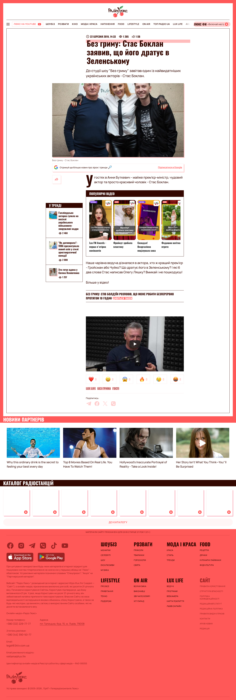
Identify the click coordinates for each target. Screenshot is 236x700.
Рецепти (204, 550)
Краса (170, 550)
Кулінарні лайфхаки (210, 560)
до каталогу (118, 522)
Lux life (178, 24)
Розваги (63, 24)
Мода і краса (89, 24)
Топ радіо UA (161, 24)
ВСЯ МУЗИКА (140, 586)
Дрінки (203, 555)
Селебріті (106, 555)
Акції (189, 24)
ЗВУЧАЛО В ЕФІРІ (142, 596)
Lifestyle (133, 24)
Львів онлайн (174, 606)
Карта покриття (175, 601)
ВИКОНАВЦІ (139, 591)
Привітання (107, 591)
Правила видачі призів (212, 613)
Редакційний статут (211, 604)
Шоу (103, 560)
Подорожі (106, 601)
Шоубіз (50, 24)
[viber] (113, 404)
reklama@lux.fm (16, 656)
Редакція (205, 628)
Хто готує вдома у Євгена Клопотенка (68, 271)
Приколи (138, 550)
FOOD (121, 24)
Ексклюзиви (107, 565)
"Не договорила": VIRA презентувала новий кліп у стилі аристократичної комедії (68, 249)
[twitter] (105, 404)
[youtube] (65, 545)
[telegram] (89, 404)
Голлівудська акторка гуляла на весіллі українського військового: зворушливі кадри (68, 221)
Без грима (104, 388)
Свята (137, 565)
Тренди (171, 560)
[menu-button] (8, 24)
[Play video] (135, 343)
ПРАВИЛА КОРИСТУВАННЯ (212, 586)
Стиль (170, 555)
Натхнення (108, 24)
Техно (104, 596)
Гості (115, 388)
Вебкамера (172, 596)
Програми (172, 591)
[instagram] (21, 545)
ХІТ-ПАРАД (139, 601)
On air (146, 24)
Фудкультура (207, 565)
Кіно (75, 24)
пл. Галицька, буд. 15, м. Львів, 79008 (62, 623)
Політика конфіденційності (209, 597)
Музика (105, 570)
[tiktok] (54, 545)
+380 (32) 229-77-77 (18, 623)
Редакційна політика (211, 609)
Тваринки (139, 555)
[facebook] (97, 404)
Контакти (205, 618)
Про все (105, 586)
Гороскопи (140, 560)
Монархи (106, 550)
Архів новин (206, 623)
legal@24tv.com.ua (17, 645)
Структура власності (211, 591)
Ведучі (170, 586)
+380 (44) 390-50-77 (18, 634)
